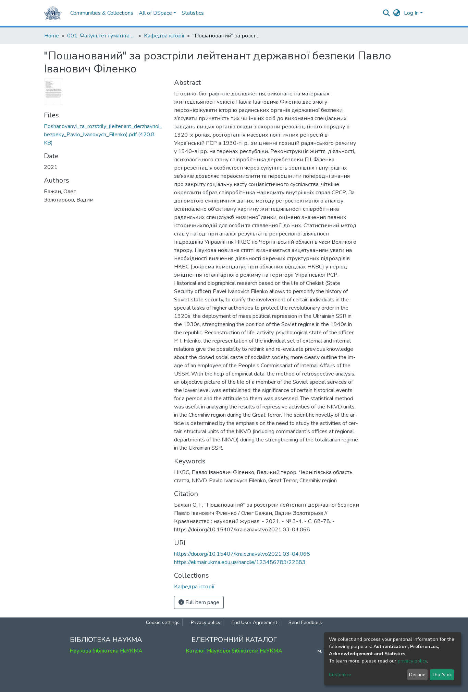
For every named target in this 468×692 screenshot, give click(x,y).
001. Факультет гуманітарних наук (101, 35)
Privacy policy (205, 622)
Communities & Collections (101, 13)
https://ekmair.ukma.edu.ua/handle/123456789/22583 (240, 562)
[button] (397, 13)
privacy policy (412, 661)
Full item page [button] (201, 602)
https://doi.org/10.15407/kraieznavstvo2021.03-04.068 (242, 554)
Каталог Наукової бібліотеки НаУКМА (234, 651)
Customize (340, 674)
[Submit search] (386, 13)
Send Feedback (305, 622)
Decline (417, 674)
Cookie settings (163, 622)
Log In (411, 13)
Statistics (193, 13)
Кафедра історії (164, 35)
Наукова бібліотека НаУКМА (106, 651)
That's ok (442, 674)
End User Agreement (254, 622)
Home (51, 35)
